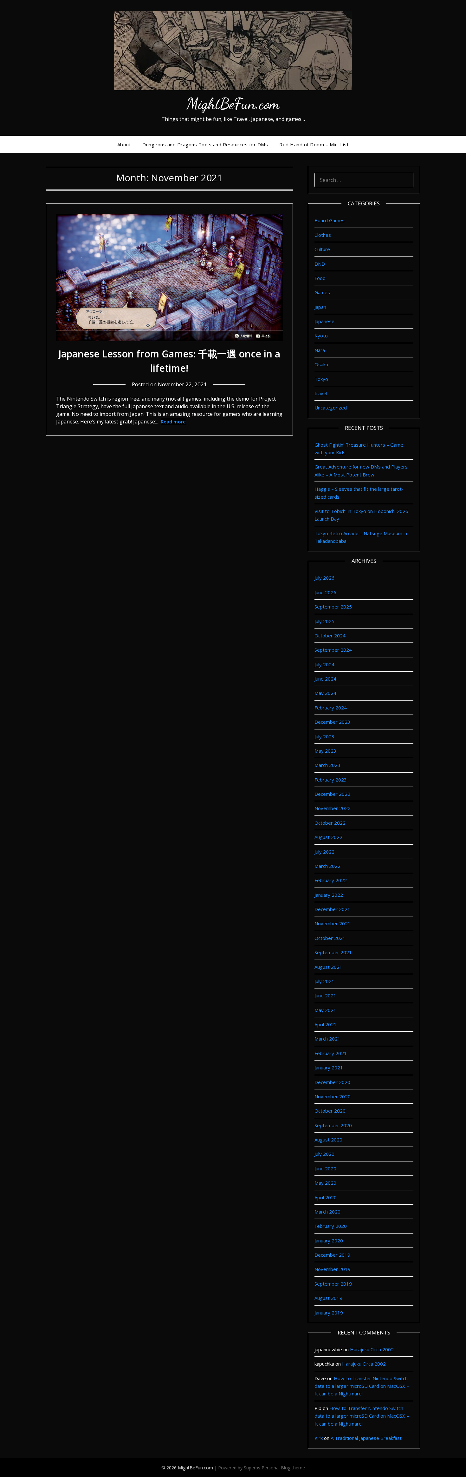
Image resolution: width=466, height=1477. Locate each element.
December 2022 (332, 794)
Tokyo (321, 379)
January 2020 (328, 1240)
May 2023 (325, 751)
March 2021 (327, 1038)
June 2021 (325, 995)
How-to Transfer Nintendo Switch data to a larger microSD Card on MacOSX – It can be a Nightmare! (361, 1386)
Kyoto (321, 335)
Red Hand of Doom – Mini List (314, 144)
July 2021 (324, 981)
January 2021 (328, 1067)
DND (319, 264)
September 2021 (333, 952)
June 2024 (325, 678)
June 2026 (325, 592)
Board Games (329, 220)
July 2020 (324, 1154)
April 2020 (325, 1197)
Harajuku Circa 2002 (372, 1349)
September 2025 (333, 606)
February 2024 (330, 707)
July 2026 (324, 578)
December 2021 (332, 909)
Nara (319, 350)
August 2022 (328, 837)
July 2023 (324, 736)
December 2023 (332, 722)
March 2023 (327, 765)
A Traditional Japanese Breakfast (366, 1438)
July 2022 (324, 851)
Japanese (324, 321)
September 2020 (333, 1125)
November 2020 (332, 1096)
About (124, 144)
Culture (322, 249)
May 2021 (325, 1010)
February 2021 (330, 1053)
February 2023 (330, 779)
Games (322, 292)
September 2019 (333, 1284)
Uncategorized (330, 407)
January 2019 (328, 1312)
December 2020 (332, 1082)
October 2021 (330, 938)
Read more (173, 421)
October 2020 (330, 1111)
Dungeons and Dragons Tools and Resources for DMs (205, 144)
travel (320, 393)
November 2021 (332, 923)
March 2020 (327, 1211)
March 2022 (327, 866)
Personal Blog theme (283, 1468)
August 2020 (328, 1139)
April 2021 (325, 1024)
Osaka (321, 364)
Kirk (318, 1438)
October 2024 (330, 635)
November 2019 (332, 1269)
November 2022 (332, 808)
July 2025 (324, 621)
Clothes (322, 235)
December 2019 (332, 1255)
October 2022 (330, 823)
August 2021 (328, 967)
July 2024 (324, 664)
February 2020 (330, 1226)
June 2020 (325, 1168)
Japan (320, 307)
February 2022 (330, 880)
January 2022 (328, 895)
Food (320, 278)
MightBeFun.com (233, 104)
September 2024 (333, 650)
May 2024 (325, 693)
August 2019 (328, 1298)
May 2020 (325, 1183)
